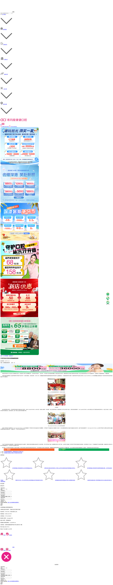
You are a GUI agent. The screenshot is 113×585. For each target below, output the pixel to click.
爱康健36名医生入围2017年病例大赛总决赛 (13, 452)
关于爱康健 (5, 355)
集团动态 (11, 355)
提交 (1, 503)
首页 (1, 355)
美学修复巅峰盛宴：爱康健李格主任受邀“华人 (13, 451)
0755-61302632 (14, 126)
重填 (1, 505)
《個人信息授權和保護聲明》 (13, 502)
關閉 (13, 11)
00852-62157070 (5, 126)
